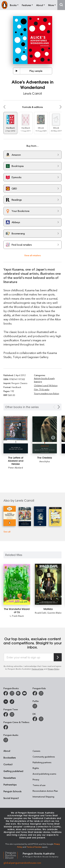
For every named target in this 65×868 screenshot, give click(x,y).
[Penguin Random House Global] (13, 855)
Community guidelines (44, 756)
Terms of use (39, 785)
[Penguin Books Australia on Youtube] (24, 693)
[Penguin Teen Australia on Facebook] (5, 714)
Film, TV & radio (41, 389)
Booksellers (9, 757)
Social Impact (11, 798)
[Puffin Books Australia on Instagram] (35, 706)
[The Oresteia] (44, 434)
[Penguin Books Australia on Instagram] (12, 693)
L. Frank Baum (17, 615)
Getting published (13, 771)
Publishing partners (42, 762)
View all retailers (32, 255)
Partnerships (10, 784)
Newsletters (9, 777)
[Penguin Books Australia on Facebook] (5, 693)
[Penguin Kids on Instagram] (41, 693)
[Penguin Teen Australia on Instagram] (12, 714)
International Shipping (43, 796)
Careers (36, 750)
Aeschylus (44, 461)
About (6, 750)
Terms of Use (37, 668)
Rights (36, 768)
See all (6, 531)
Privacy (36, 779)
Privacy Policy (53, 668)
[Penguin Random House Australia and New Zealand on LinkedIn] (5, 701)
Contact (7, 764)
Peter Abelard (15, 467)
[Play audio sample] (16, 71)
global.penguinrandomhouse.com (22, 863)
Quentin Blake (54, 612)
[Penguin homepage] (4, 5)
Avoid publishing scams (44, 773)
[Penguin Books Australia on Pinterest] (18, 693)
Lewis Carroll (32, 93)
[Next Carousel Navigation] (59, 407)
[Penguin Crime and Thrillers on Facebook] (5, 727)
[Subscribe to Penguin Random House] (58, 657)
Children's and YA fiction (46, 385)
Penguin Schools (12, 791)
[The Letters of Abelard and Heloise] (15, 434)
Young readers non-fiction (46, 393)
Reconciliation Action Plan (45, 790)
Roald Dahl (40, 612)
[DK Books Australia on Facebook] (35, 719)
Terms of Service (34, 846)
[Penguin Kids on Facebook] (35, 693)
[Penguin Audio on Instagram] (5, 740)
